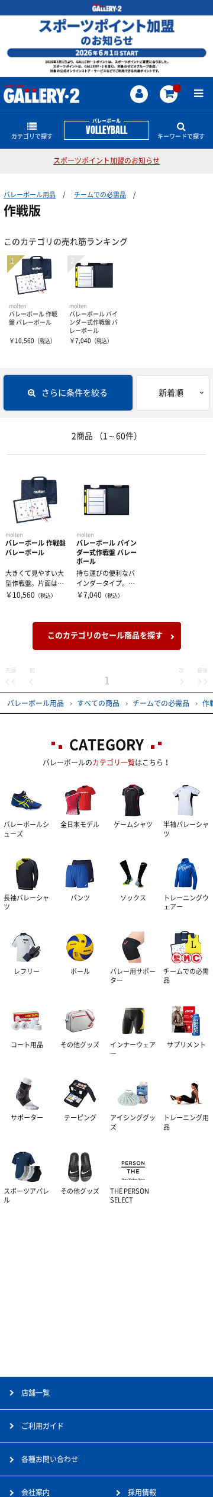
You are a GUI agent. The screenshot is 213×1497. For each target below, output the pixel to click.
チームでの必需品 (100, 194)
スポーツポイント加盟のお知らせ (106, 160)
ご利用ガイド (42, 1425)
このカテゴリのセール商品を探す (105, 635)
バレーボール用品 (30, 194)
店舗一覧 (35, 1392)
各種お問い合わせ (49, 1459)
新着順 (171, 393)
